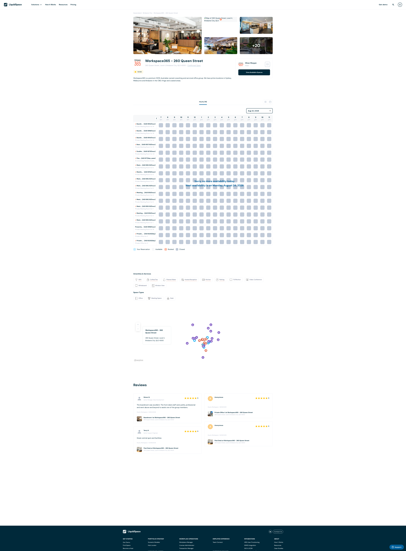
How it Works (50, 4)
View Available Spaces (254, 72)
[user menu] (400, 5)
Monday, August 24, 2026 (228, 185)
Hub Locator (152, 545)
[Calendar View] (270, 102)
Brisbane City (147, 13)
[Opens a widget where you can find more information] (396, 547)
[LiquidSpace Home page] (13, 4)
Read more (137, 84)
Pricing (73, 4)
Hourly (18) (203, 102)
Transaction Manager (186, 548)
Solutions (35, 4)
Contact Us (278, 532)
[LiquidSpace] (132, 531)
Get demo (383, 4)
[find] (393, 5)
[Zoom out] (138, 329)
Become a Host (128, 548)
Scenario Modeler (154, 542)
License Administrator (186, 545)
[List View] (265, 102)
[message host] (267, 64)
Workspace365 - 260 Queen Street (166, 13)
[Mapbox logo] (138, 360)
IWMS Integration (250, 545)
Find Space (126, 545)
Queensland (137, 13)
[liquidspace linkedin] (270, 531)
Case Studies (278, 548)
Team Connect (218, 542)
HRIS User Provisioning (251, 542)
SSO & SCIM (248, 548)
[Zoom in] (138, 324)
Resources (63, 4)
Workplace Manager (186, 542)
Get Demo (126, 542)
